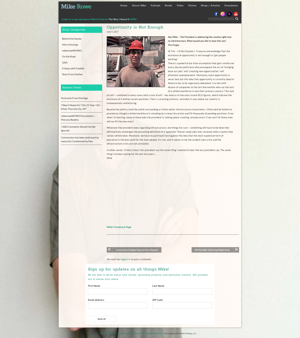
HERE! (133, 19)
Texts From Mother (72, 74)
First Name (94, 285)
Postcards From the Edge (74, 98)
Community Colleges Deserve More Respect (137, 250)
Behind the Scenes (72, 38)
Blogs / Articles (210, 5)
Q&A (65, 62)
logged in (125, 259)
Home (123, 5)
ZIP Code (157, 299)
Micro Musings (70, 44)
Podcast (155, 5)
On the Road (69, 56)
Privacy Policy (134, 333)
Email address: (96, 299)
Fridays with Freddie (73, 68)
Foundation (231, 5)
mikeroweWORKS (72, 50)
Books (168, 5)
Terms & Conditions (149, 333)
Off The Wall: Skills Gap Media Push (212, 250)
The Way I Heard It (119, 19)
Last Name (158, 285)
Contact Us (122, 333)
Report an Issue (110, 333)
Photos (192, 5)
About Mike (139, 5)
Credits (161, 333)
